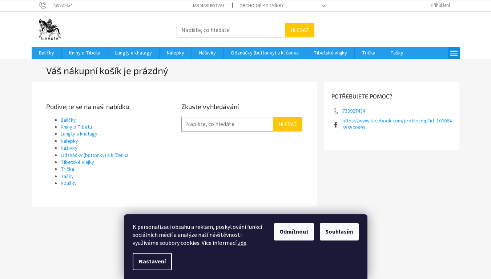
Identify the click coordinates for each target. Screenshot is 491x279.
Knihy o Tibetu (76, 127)
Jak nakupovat (208, 6)
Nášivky (69, 148)
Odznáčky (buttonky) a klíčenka (95, 155)
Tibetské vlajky (77, 162)
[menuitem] (46, 53)
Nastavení (152, 262)
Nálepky (69, 141)
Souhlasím (339, 232)
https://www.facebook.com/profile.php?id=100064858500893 (397, 124)
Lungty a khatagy (79, 134)
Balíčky (68, 120)
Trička (67, 169)
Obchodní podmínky (262, 6)
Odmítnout (294, 232)
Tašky (67, 176)
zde (242, 243)
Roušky (69, 183)
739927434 (353, 111)
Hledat (300, 30)
